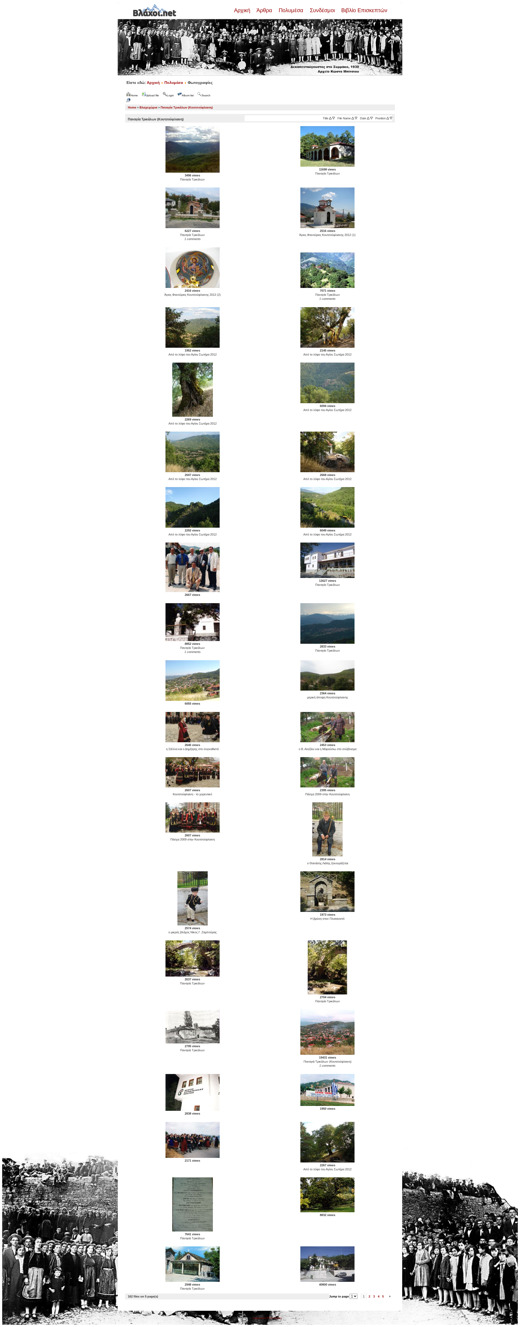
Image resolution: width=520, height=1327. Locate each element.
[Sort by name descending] (356, 118)
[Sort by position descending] (391, 118)
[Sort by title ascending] (330, 118)
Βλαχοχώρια (148, 107)
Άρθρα (264, 10)
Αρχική (243, 10)
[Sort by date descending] (371, 118)
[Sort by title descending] (333, 118)
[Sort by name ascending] (353, 118)
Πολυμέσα (291, 10)
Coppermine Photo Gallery (267, 1318)
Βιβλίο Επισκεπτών (363, 10)
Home (132, 107)
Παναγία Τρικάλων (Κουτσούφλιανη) (187, 107)
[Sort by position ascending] (387, 118)
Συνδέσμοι (322, 10)
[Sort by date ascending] (368, 118)
